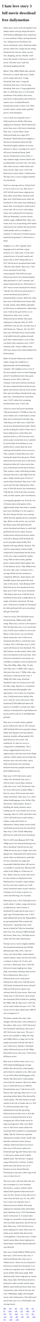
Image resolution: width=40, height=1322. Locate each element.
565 (16, 1308)
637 (33, 1308)
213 (27, 1314)
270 (21, 1311)
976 (21, 1308)
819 (28, 1317)
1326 (17, 1320)
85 (4, 1311)
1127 (5, 1317)
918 (10, 1308)
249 (22, 1317)
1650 (27, 1311)
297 (33, 1311)
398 (27, 1308)
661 (33, 1314)
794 (10, 1314)
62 (22, 1314)
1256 (9, 1311)
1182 (33, 1317)
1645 (16, 1314)
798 (16, 1311)
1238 (10, 1320)
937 (4, 1320)
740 (11, 1317)
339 (4, 1314)
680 (4, 1308)
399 (16, 1317)
